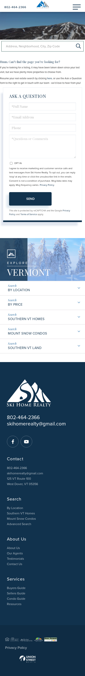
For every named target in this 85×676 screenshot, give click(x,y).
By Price (15, 304)
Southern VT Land (25, 348)
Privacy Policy (47, 185)
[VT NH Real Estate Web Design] (42, 659)
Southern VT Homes (26, 319)
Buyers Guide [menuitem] (16, 588)
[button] (78, 46)
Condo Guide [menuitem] (16, 599)
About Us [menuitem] (13, 548)
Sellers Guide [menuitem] (16, 593)
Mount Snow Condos (27, 333)
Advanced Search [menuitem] (19, 524)
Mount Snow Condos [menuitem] (21, 519)
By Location (19, 290)
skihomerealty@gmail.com (36, 424)
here (49, 78)
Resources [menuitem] (14, 604)
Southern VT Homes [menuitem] (21, 513)
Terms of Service (28, 214)
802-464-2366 (15, 7)
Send (30, 199)
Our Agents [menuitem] (15, 553)
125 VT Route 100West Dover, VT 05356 (22, 481)
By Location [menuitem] (15, 508)
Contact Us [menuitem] (14, 564)
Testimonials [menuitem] (15, 559)
